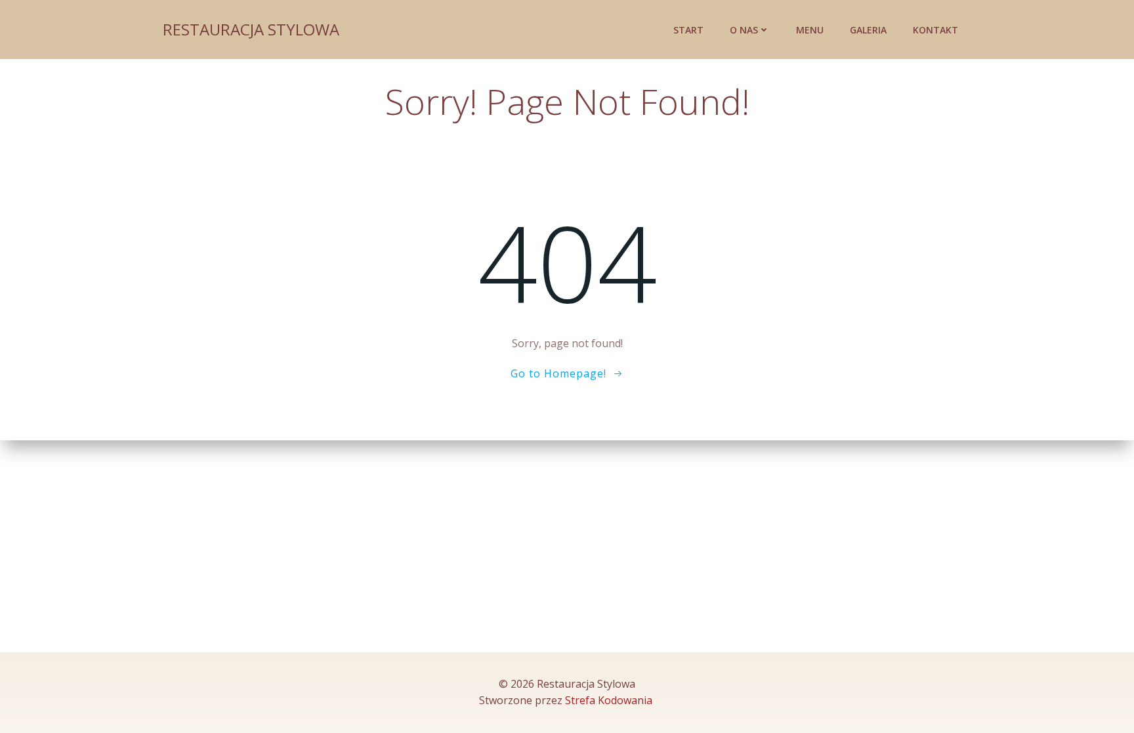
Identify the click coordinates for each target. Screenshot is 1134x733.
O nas (744, 30)
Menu (810, 30)
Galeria (868, 30)
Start (688, 30)
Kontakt (935, 30)
